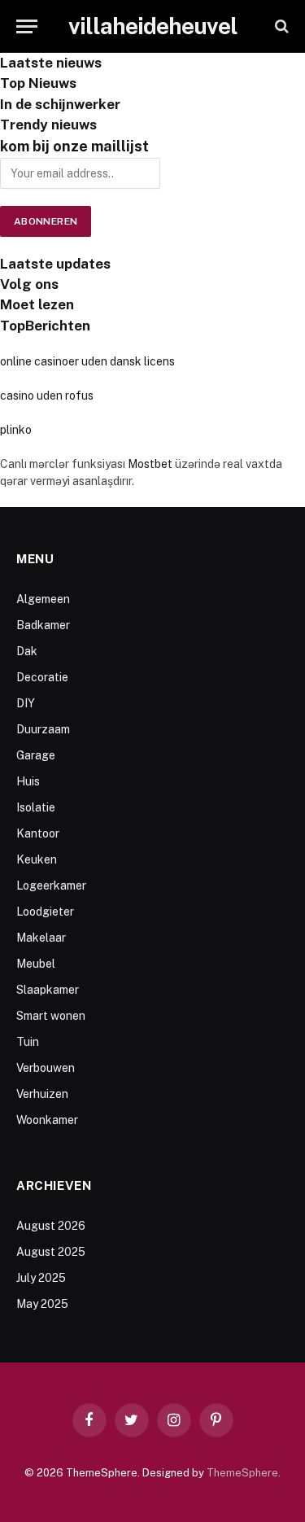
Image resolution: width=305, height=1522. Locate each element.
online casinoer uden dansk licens (87, 361)
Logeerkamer (51, 885)
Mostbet (150, 463)
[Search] (280, 26)
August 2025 (50, 1251)
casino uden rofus (47, 395)
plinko (16, 429)
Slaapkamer (47, 989)
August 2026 (50, 1225)
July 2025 (41, 1277)
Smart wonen (50, 1015)
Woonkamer (47, 1119)
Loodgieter (45, 911)
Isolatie (35, 807)
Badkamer (43, 625)
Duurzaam (43, 729)
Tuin (27, 1041)
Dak (26, 651)
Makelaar (41, 937)
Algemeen (43, 599)
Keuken (36, 859)
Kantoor (37, 833)
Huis (28, 781)
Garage (35, 755)
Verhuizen (42, 1093)
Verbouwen (45, 1067)
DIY (25, 703)
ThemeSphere (242, 1473)
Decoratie (42, 677)
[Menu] (26, 26)
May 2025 (42, 1303)
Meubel (35, 963)
